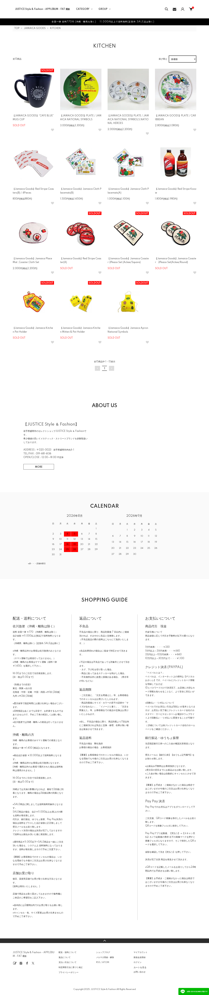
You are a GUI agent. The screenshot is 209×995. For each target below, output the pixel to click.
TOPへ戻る (104, 940)
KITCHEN (55, 28)
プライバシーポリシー (68, 972)
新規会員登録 (140, 957)
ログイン (138, 962)
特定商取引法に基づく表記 (70, 967)
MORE (38, 467)
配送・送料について (68, 952)
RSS (98, 962)
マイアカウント (140, 952)
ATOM (105, 962)
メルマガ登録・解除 (105, 957)
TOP (16, 28)
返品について (65, 957)
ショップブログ (103, 952)
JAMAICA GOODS (35, 28)
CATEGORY (82, 9)
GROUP (103, 9)
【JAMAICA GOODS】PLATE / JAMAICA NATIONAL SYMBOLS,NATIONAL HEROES (128, 120)
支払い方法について (68, 962)
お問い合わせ (140, 972)
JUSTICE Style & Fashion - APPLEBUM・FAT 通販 (42, 9)
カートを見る (140, 967)
